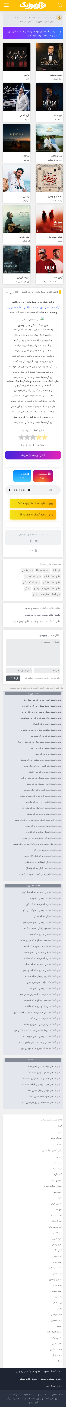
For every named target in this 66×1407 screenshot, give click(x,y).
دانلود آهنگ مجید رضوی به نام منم (45, 898)
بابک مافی (57, 1273)
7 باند (59, 1157)
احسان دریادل (56, 1180)
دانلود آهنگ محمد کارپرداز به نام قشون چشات (40, 796)
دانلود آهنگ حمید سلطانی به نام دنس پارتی (41, 778)
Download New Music (20, 312)
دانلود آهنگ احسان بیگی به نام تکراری (43, 832)
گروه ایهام (57, 1262)
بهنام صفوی (57, 1291)
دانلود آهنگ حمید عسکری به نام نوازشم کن (41, 706)
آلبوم (60, 1132)
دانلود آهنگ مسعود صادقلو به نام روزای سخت (40, 940)
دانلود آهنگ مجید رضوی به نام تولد (45, 988)
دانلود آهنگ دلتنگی (51, 582)
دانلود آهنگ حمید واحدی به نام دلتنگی (39, 292)
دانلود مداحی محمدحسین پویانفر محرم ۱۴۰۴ (41, 1102)
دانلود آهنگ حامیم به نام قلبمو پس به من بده (40, 994)
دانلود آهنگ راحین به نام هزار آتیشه (44, 772)
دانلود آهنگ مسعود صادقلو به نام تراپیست (42, 1000)
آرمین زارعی (57, 1162)
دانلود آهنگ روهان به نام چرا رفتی (45, 748)
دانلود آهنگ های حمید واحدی (47, 588)
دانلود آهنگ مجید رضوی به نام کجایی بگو (42, 910)
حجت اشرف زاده (54, 1332)
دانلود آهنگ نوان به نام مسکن (47, 916)
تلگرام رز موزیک (22, 476)
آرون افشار (57, 1168)
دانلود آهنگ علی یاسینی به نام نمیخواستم (42, 958)
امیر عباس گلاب (55, 1227)
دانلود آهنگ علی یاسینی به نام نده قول (43, 904)
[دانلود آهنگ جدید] (33, 5)
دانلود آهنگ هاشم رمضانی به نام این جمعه (41, 838)
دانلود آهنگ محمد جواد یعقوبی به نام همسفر (40, 760)
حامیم (59, 1326)
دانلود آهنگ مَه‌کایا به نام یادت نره (46, 736)
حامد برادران (56, 1314)
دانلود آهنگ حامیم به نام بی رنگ (46, 1018)
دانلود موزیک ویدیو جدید (27, 1371)
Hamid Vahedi (42, 570)
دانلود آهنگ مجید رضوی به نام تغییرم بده (42, 1036)
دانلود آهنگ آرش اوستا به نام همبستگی (43, 862)
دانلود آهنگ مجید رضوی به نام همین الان (42, 922)
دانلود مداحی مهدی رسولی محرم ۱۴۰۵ (44, 1090)
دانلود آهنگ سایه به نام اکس (48, 754)
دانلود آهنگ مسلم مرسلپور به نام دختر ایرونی (41, 712)
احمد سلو (58, 1192)
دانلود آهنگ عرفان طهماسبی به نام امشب (42, 952)
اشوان (59, 1197)
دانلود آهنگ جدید (45, 302)
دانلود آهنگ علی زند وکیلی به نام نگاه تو (43, 1006)
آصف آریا (58, 1174)
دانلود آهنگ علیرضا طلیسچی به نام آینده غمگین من (37, 1030)
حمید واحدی (27, 570)
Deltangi (56, 570)
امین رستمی (56, 1244)
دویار (60, 1361)
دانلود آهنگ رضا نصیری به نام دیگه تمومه (42, 766)
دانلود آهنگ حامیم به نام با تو (47, 850)
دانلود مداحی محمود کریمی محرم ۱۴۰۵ (44, 1072)
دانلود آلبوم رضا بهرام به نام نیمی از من (44, 982)
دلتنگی (27, 588)
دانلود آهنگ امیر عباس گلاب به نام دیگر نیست (40, 874)
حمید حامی (57, 1343)
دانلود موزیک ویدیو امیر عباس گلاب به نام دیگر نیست (37, 844)
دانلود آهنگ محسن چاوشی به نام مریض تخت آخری (37, 1012)
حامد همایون (56, 1320)
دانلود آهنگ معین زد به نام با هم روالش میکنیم (39, 1042)
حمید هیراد (57, 1355)
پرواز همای (57, 1302)
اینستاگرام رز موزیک (43, 476)
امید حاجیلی (56, 1215)
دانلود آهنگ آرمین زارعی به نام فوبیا (45, 934)
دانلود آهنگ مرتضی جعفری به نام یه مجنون (41, 730)
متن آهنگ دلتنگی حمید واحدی (46, 594)
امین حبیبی (57, 1238)
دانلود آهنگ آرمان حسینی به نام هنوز (44, 784)
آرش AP (58, 1250)
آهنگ (31, 550)
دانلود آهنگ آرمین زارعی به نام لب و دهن (42, 970)
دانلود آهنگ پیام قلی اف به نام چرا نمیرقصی (41, 718)
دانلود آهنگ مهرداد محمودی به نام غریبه (43, 826)
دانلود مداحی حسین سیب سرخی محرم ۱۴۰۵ (41, 1078)
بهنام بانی (57, 1285)
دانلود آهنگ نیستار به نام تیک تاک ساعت (42, 856)
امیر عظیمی (57, 1232)
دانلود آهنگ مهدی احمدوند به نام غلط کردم (41, 892)
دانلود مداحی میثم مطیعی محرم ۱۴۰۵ (44, 1066)
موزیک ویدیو (56, 1138)
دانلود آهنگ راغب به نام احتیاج (47, 724)
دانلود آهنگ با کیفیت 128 (32, 515)
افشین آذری (56, 1203)
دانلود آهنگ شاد (53, 1386)
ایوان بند (58, 1256)
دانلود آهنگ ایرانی (52, 576)
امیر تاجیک (57, 1221)
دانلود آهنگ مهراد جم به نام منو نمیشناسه (42, 946)
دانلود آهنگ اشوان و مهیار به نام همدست (42, 976)
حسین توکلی (56, 1337)
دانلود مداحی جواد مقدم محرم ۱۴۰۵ (45, 1096)
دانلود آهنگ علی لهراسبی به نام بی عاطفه (42, 1024)
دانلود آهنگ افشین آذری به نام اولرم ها (43, 802)
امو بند (59, 1209)
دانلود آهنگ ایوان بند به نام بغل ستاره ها (42, 700)
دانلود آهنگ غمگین (31, 582)
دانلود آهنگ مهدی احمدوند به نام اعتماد (43, 964)
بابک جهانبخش (55, 1267)
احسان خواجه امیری (53, 1186)
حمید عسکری (56, 1349)
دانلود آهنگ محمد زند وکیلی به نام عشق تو (41, 808)
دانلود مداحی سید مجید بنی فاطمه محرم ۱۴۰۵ (40, 1084)
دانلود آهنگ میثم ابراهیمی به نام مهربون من (41, 1048)
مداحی (59, 1144)
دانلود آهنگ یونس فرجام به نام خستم (44, 814)
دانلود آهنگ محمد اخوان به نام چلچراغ (43, 868)
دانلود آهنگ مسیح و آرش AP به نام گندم (42, 928)
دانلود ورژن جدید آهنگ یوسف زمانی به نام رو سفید (38, 820)
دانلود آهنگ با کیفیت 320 (32, 503)
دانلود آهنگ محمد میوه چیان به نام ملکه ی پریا (39, 742)
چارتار (59, 1308)
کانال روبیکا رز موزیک (33, 455)
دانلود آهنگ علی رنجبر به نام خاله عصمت (42, 790)
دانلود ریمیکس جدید (51, 1379)
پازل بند (58, 1297)
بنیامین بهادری (55, 1279)
